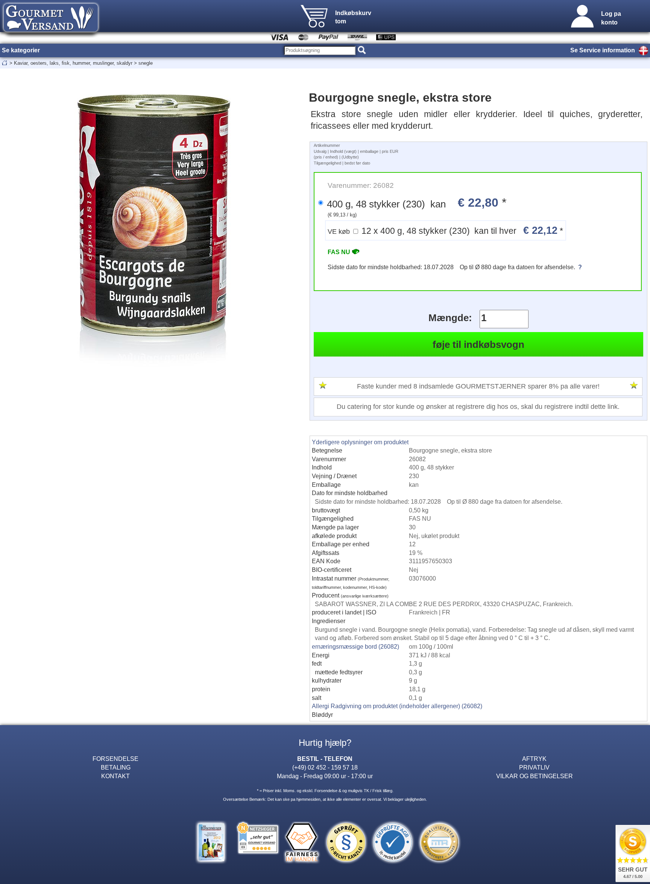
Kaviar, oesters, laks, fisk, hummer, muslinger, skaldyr (73, 63)
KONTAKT (115, 776)
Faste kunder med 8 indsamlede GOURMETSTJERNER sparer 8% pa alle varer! (478, 386)
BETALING (116, 767)
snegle (145, 63)
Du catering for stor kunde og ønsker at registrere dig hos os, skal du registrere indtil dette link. (478, 406)
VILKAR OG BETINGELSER (534, 776)
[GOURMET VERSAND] (51, 35)
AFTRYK (534, 758)
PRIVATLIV (534, 767)
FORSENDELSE (115, 758)
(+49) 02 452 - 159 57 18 (325, 767)
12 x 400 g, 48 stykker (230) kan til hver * (445, 230)
